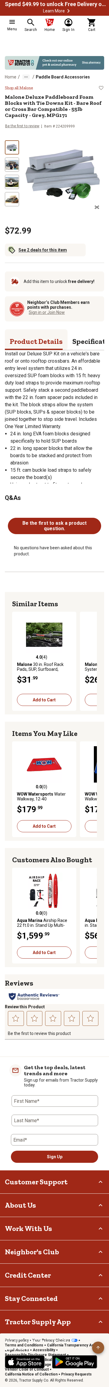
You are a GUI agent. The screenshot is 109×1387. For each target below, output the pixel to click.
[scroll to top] (98, 1348)
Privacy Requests (76, 1374)
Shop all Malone (19, 87)
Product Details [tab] (36, 341)
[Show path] (26, 77)
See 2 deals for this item (42, 250)
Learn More (54, 10)
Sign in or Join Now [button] (47, 312)
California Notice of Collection (31, 1374)
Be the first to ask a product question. (54, 525)
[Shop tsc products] (54, 63)
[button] (68, 11)
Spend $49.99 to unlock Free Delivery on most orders (56, 4)
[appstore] (25, 1362)
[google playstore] (74, 1362)
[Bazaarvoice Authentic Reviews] (34, 996)
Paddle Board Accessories (63, 77)
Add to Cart (44, 699)
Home (10, 77)
